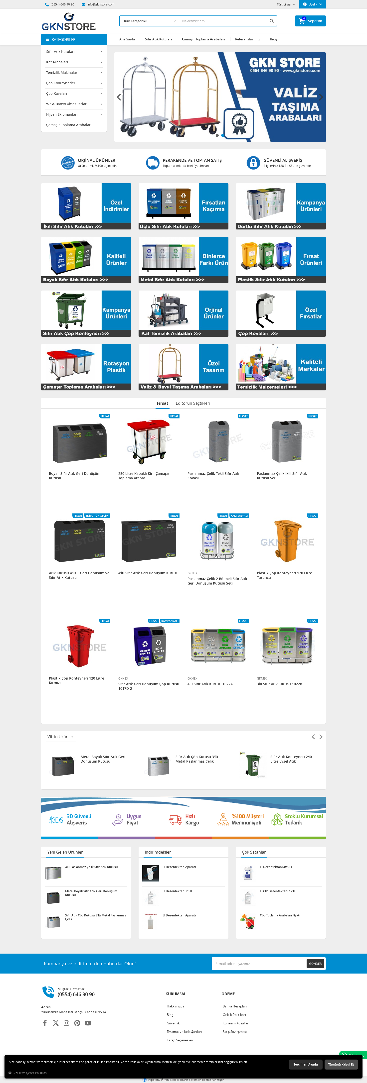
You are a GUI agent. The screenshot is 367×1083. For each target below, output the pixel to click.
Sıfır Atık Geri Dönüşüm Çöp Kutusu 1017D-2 (148, 686)
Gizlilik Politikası (234, 1014)
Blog (170, 1014)
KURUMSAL (176, 993)
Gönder (315, 964)
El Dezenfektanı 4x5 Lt (276, 867)
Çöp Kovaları (56, 93)
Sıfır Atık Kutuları (60, 51)
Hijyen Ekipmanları (62, 114)
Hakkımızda (175, 1006)
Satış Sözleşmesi (235, 1031)
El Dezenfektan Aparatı (179, 867)
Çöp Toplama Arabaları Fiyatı (280, 915)
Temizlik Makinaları (62, 72)
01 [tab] (217, 135)
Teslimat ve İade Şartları (184, 1031)
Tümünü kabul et (341, 1064)
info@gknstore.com (100, 4)
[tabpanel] (220, 97)
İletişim (275, 39)
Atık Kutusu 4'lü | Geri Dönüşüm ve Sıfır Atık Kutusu (79, 575)
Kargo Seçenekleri (180, 1040)
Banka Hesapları (235, 1006)
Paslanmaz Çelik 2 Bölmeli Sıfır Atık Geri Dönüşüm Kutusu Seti (217, 581)
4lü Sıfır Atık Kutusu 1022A (210, 684)
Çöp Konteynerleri (61, 83)
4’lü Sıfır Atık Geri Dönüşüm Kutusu (148, 573)
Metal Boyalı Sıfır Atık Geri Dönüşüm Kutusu (91, 893)
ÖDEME (228, 993)
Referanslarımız (247, 39)
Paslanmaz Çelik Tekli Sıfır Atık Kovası (213, 475)
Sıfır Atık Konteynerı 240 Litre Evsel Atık (197, 759)
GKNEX (192, 573)
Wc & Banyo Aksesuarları (67, 103)
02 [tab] (222, 135)
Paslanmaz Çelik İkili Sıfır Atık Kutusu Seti (282, 475)
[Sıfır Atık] (183, 818)
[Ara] (272, 20)
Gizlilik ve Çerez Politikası (29, 1073)
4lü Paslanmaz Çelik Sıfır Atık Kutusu (292, 759)
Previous (119, 97)
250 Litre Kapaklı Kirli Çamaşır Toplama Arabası (143, 475)
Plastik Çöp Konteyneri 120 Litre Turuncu (284, 575)
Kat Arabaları (57, 62)
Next (321, 97)
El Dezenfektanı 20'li (177, 891)
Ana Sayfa (127, 39)
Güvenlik (173, 1023)
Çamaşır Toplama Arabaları (69, 124)
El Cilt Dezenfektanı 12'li (277, 891)
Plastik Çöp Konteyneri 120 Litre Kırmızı (76, 680)
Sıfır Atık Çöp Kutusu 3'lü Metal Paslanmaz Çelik (103, 759)
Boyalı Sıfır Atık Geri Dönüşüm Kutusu (74, 475)
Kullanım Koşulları (236, 1023)
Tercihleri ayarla (306, 1064)
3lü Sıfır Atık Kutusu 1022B (279, 684)
